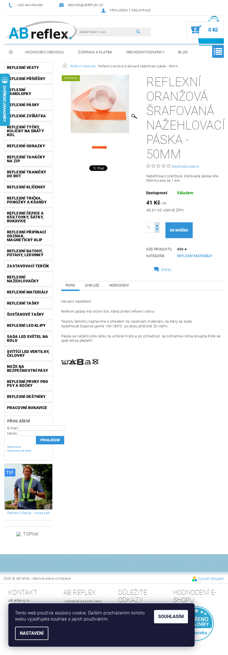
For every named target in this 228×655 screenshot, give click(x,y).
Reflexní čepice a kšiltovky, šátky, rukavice (25, 217)
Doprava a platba (95, 52)
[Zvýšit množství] (157, 225)
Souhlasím (171, 616)
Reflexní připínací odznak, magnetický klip (26, 236)
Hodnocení (119, 285)
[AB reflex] (40, 29)
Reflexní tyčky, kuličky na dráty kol (25, 131)
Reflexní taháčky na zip (26, 159)
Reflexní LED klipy (26, 325)
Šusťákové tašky (25, 314)
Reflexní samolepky (19, 92)
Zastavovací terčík (28, 266)
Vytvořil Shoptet (211, 579)
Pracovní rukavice (27, 407)
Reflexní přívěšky (26, 78)
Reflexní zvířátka (26, 116)
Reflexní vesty (23, 67)
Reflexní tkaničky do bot (26, 174)
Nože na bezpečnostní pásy (27, 368)
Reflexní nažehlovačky (23, 279)
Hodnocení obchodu (44, 52)
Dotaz (166, 269)
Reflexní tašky (23, 303)
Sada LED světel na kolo (27, 338)
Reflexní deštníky (26, 396)
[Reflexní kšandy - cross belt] (28, 486)
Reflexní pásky (23, 105)
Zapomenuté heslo (19, 450)
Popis (70, 285)
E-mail (12, 428)
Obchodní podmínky (145, 52)
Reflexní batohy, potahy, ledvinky (25, 253)
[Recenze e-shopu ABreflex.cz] (196, 623)
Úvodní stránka (11, 52)
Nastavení (32, 633)
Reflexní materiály (27, 292)
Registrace (141, 10)
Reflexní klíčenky (26, 187)
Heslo (12, 433)
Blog (183, 52)
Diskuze (92, 285)
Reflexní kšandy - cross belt (28, 513)
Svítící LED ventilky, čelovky (28, 353)
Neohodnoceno (185, 166)
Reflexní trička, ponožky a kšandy (27, 200)
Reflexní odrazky (26, 146)
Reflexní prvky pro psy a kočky (27, 383)
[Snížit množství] (157, 230)
